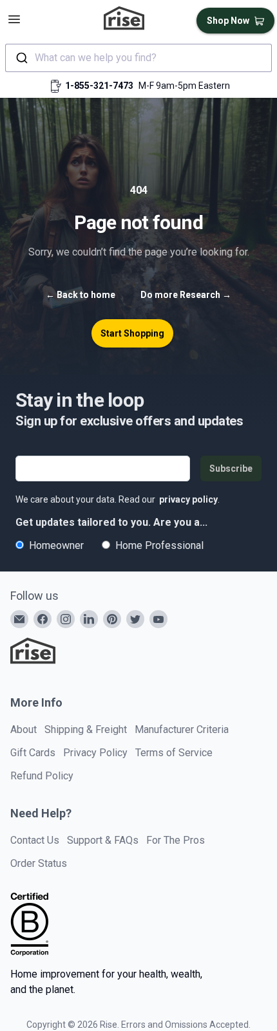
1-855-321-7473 (99, 85)
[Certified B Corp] (29, 924)
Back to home (80, 295)
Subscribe (231, 468)
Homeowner (56, 545)
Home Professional (159, 545)
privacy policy (188, 499)
